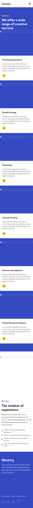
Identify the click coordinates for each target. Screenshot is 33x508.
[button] (29, 3)
